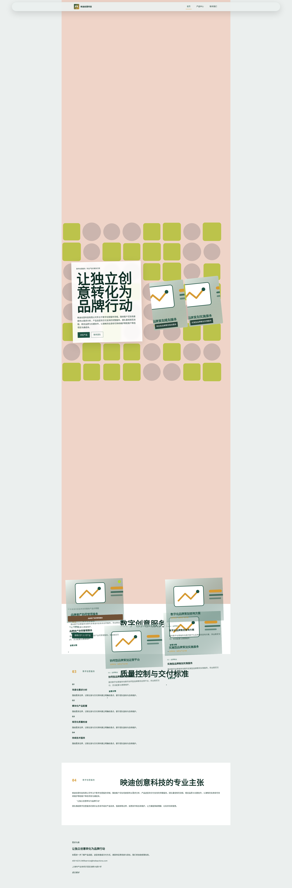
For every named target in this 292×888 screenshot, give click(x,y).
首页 (188, 6)
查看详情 (173, 644)
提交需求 (75, 872)
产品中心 (200, 6)
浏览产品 (83, 335)
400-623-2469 (78, 861)
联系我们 (213, 6)
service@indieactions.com (96, 861)
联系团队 (97, 334)
